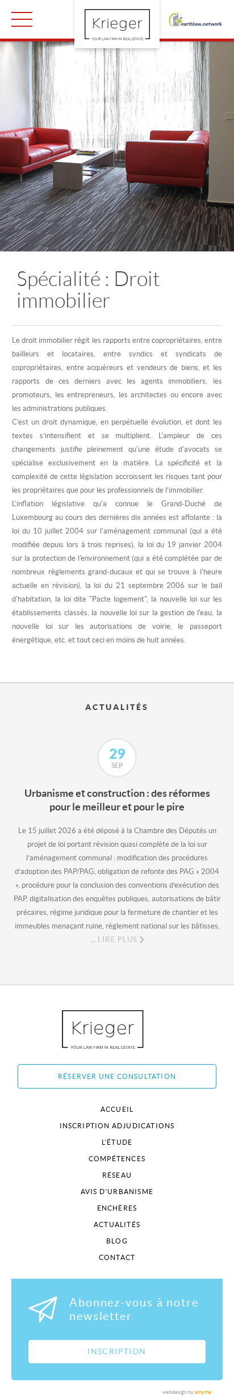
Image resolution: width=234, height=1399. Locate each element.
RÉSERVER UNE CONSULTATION (117, 1076)
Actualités (117, 1224)
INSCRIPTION (116, 1351)
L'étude (117, 1142)
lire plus (117, 939)
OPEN (21, 19)
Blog (117, 1241)
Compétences (117, 1158)
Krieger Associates (115, 1029)
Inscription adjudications (117, 1125)
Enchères (117, 1208)
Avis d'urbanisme (117, 1191)
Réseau (117, 1175)
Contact (117, 1257)
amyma (203, 1392)
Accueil (117, 1109)
